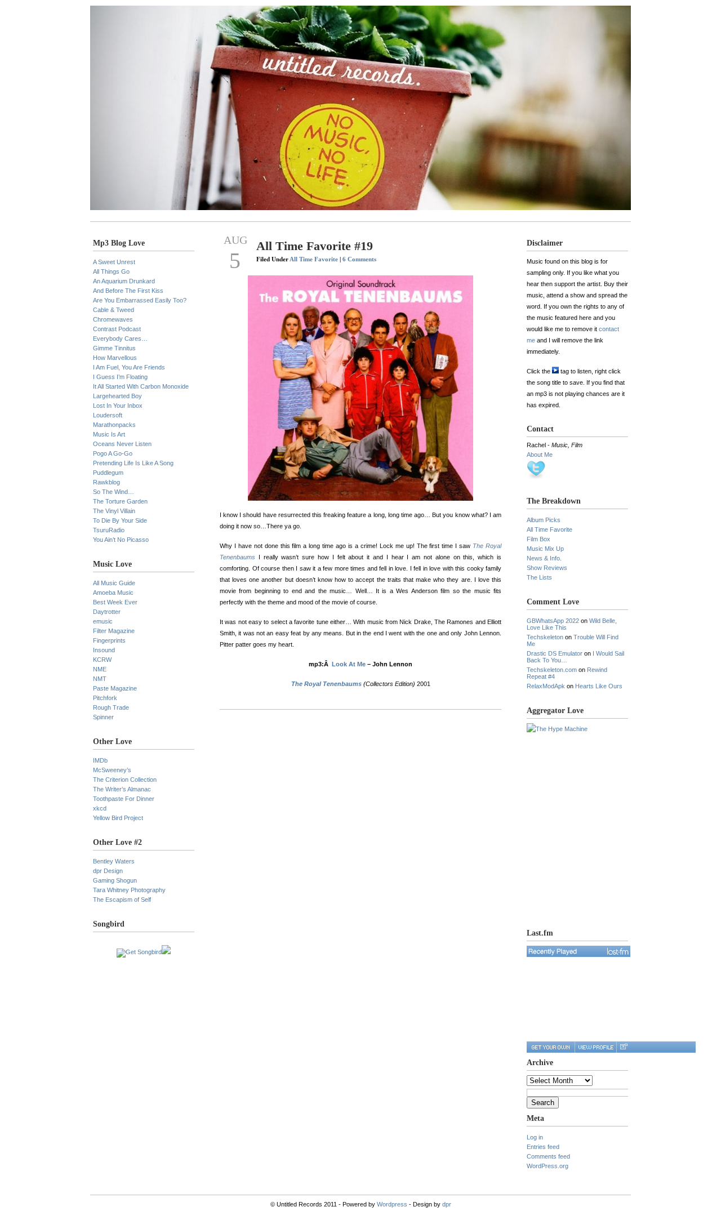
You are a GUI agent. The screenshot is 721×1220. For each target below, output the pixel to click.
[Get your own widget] (551, 1047)
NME (99, 669)
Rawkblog (106, 482)
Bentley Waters (114, 861)
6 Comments (359, 259)
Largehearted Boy (117, 396)
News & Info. (544, 558)
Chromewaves (113, 319)
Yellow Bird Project (118, 817)
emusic (103, 621)
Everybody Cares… (120, 338)
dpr (446, 1204)
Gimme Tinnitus (114, 348)
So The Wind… (113, 491)
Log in (535, 1137)
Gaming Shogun (115, 880)
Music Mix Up (545, 548)
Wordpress (392, 1204)
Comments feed (548, 1156)
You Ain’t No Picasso (121, 539)
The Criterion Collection (125, 779)
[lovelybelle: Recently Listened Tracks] (578, 951)
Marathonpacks (114, 424)
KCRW (102, 659)
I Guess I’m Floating (120, 376)
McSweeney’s (112, 770)
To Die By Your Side (120, 520)
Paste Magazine (115, 688)
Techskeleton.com (552, 669)
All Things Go (111, 271)
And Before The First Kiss (128, 290)
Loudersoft (107, 415)
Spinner (103, 717)
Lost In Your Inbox (118, 405)
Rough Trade (111, 707)
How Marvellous (115, 357)
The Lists (539, 577)
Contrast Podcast (117, 329)
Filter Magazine (114, 630)
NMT (99, 678)
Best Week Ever (115, 602)
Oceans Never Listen (122, 443)
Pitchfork (105, 697)
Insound (104, 650)
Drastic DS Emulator (554, 653)
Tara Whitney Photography (129, 890)
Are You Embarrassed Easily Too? (139, 300)
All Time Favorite (314, 259)
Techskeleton (545, 637)
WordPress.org (547, 1166)
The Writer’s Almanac (122, 789)
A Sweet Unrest (114, 262)
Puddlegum (108, 472)
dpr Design (108, 870)
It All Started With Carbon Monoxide (141, 386)
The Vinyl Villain (114, 510)
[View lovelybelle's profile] (595, 1047)
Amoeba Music (113, 592)
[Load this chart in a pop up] (623, 1047)
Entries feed (543, 1146)
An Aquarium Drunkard (124, 281)
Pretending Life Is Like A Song (133, 463)
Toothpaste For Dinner (123, 798)
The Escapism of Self (122, 899)
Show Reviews (547, 567)
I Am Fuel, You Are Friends (129, 367)
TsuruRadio (108, 530)
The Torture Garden (120, 501)
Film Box (538, 539)
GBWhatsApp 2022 (553, 620)
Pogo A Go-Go (112, 453)
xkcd (99, 808)
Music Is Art (109, 434)
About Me (540, 454)
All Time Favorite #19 (314, 246)
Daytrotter (107, 611)
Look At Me (349, 664)
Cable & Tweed (113, 309)
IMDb (100, 760)
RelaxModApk (546, 686)
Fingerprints (109, 640)
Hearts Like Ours (598, 686)
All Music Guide (114, 583)
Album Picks (543, 520)
